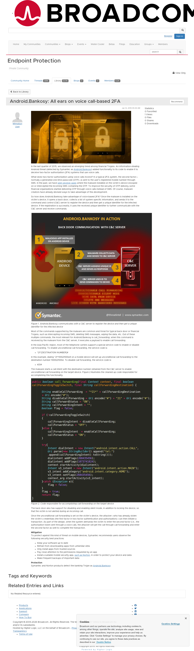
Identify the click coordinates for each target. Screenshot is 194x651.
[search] (180, 51)
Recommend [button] (176, 102)
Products (23, 605)
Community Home (20, 81)
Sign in (179, 36)
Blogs (78, 81)
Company (24, 614)
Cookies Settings (171, 624)
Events (93, 81)
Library (60, 81)
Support (23, 611)
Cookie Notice (103, 642)
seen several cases (67, 183)
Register (168, 36)
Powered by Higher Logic (97, 649)
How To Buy (25, 617)
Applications (25, 608)
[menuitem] (169, 36)
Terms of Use (25, 634)
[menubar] (169, 36)
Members (111, 81)
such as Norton (82, 555)
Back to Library (20, 92)
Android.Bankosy (82, 169)
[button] (183, 30)
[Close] (186, 618)
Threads (41, 81)
